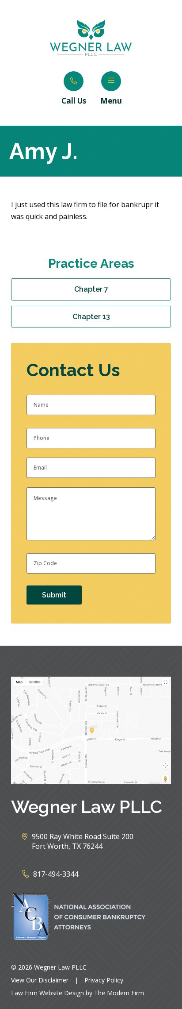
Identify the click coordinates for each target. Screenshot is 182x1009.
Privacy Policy (103, 980)
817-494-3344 (55, 874)
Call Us (73, 101)
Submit (54, 595)
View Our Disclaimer (39, 980)
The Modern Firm (119, 993)
